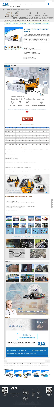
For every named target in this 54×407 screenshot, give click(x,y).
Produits (38, 391)
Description (7, 65)
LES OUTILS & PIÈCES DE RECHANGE (46, 23)
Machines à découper (15, 23)
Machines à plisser (8, 23)
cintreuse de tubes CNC (20, 363)
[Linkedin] (10, 396)
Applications (39, 393)
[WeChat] (16, 396)
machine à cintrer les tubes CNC (21, 365)
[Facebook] (12, 396)
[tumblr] (13, 396)
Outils (12, 65)
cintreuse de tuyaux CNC (29, 365)
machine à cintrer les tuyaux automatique (10, 363)
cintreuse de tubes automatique (41, 363)
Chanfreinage (33, 393)
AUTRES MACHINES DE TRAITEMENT (38, 23)
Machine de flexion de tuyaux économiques (30, 363)
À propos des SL (39, 392)
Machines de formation (23, 23)
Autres (33, 394)
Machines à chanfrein (31, 23)
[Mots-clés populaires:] (48, 4)
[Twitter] (17, 396)
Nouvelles (38, 397)
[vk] (14, 396)
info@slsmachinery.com (31, 57)
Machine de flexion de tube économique (10, 365)
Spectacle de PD (39, 396)
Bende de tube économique (44, 365)
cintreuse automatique (37, 365)
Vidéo (15, 65)
